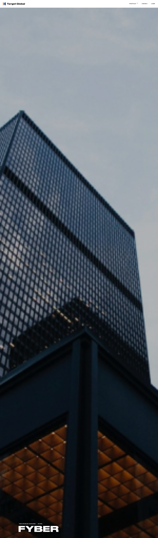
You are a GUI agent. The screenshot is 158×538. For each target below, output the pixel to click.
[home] (14, 3)
